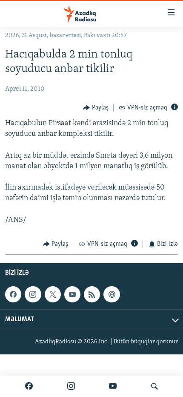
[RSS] (92, 294)
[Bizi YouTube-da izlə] (113, 386)
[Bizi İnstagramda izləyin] (71, 386)
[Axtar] (154, 386)
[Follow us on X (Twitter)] (53, 294)
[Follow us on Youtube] (72, 294)
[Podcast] (111, 294)
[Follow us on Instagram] (33, 294)
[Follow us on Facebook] (13, 294)
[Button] (96, 107)
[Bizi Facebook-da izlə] (29, 386)
